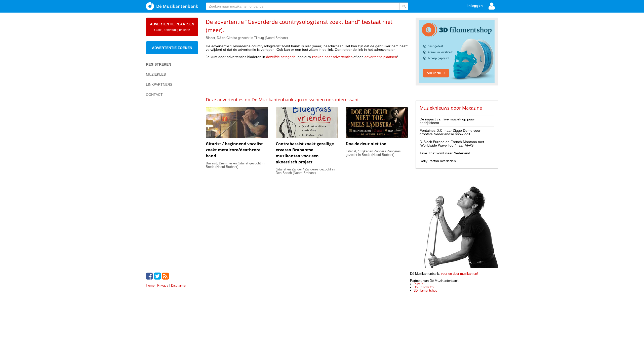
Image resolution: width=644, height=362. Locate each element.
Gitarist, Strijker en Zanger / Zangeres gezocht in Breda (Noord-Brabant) (373, 153)
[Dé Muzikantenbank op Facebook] (150, 276)
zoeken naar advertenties (332, 57)
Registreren (158, 64)
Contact (154, 95)
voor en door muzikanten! (459, 274)
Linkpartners (159, 84)
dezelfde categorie (281, 57)
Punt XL (419, 284)
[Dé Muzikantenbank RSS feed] (166, 276)
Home (150, 285)
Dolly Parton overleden (438, 161)
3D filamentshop (425, 290)
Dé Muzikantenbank (177, 6)
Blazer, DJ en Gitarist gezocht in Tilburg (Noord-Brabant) (247, 38)
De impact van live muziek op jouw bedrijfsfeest (447, 121)
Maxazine (472, 108)
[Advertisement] (306, 77)
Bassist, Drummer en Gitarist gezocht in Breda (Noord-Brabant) (235, 165)
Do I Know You (424, 287)
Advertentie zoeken (172, 48)
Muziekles (156, 74)
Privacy (162, 285)
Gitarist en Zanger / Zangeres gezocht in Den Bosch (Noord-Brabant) (305, 171)
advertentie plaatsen (381, 57)
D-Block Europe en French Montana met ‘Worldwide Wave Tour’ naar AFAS (452, 143)
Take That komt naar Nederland (445, 153)
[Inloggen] (491, 6)
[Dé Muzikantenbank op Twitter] (158, 276)
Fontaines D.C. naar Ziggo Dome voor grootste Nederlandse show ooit (450, 132)
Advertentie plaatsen (172, 27)
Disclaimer (178, 285)
